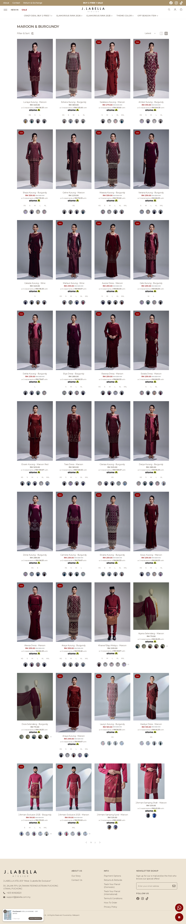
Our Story (76, 876)
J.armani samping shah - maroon (151, 803)
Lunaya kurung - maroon (34, 102)
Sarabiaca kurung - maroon (112, 102)
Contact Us (76, 880)
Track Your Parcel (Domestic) (112, 885)
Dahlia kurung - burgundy (35, 373)
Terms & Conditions (113, 898)
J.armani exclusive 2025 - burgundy (34, 814)
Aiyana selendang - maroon (151, 633)
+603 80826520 (14, 893)
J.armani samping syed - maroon (112, 814)
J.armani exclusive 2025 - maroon (73, 814)
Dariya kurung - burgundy (151, 464)
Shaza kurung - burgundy (35, 192)
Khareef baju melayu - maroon (112, 645)
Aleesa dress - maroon (34, 645)
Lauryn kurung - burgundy (112, 724)
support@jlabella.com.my (19, 897)
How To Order (110, 902)
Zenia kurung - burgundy (35, 555)
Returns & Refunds (113, 880)
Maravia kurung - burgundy (112, 192)
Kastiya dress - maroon (151, 724)
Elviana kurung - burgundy (112, 555)
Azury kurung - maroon (151, 555)
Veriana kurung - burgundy (151, 192)
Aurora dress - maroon (112, 283)
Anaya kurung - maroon (73, 736)
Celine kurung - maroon (74, 192)
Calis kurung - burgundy (151, 283)
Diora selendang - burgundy (35, 724)
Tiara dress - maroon (73, 464)
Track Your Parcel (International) (112, 892)
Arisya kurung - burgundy (74, 645)
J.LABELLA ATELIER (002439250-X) (32, 915)
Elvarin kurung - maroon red (34, 464)
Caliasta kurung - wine (34, 283)
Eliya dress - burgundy (73, 373)
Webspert (76, 915)
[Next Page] (100, 842)
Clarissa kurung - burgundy (112, 464)
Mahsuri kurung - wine (73, 283)
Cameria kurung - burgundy (73, 555)
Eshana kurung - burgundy (73, 102)
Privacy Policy (110, 907)
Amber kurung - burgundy (151, 102)
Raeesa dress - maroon (112, 373)
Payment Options (112, 876)
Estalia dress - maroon (151, 373)
